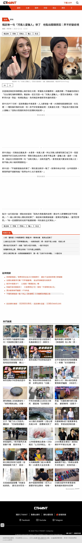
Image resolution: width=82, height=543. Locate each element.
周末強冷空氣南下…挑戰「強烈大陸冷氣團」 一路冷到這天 (26, 245)
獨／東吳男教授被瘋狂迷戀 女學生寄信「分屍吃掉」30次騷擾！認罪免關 (40, 381)
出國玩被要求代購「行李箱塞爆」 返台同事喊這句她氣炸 (28, 280)
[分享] (2, 525)
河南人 (21, 33)
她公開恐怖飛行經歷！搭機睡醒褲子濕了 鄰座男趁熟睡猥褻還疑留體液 (14, 463)
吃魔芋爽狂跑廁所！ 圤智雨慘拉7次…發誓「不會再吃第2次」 (31, 287)
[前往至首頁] (10, 2)
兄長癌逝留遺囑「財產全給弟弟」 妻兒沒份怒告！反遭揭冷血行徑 (14, 484)
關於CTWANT (22, 514)
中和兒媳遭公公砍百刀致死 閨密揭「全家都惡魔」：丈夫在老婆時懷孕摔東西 (40, 402)
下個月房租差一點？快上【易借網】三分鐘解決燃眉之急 (28, 294)
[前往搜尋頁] (77, 2)
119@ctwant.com (54, 303)
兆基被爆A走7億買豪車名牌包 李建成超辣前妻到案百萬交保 (66, 422)
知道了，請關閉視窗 (74, 533)
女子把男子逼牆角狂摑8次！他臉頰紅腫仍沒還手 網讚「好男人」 (15, 340)
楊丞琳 (6, 33)
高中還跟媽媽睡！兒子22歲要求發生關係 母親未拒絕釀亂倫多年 (40, 484)
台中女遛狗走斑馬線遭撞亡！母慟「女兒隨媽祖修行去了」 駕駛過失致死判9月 (66, 361)
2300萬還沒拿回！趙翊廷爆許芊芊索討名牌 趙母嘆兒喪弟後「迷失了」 (66, 443)
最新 (18, 8)
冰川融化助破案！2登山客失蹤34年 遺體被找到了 (40, 422)
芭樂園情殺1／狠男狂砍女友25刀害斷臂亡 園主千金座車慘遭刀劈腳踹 (34, 277)
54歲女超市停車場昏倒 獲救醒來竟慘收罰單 (66, 484)
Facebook (26, 520)
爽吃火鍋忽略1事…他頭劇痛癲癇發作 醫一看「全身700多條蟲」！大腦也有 (32, 253)
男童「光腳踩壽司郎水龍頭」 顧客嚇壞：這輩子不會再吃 (66, 402)
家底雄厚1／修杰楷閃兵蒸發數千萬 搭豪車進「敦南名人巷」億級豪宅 (15, 443)
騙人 (29, 33)
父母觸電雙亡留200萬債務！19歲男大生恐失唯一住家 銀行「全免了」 (40, 463)
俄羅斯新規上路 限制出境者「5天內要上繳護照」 (22, 249)
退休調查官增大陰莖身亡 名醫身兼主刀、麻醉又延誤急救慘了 (41, 340)
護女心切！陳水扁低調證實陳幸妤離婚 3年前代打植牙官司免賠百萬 (66, 381)
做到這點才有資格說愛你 (40, 359)
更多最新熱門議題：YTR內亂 (17, 290)
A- (10, 85)
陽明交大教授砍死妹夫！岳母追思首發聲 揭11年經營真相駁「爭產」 (14, 361)
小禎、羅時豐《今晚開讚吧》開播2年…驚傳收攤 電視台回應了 (27, 237)
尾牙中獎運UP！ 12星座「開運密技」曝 (22, 283)
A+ (5, 85)
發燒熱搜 (62, 514)
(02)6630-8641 (25, 303)
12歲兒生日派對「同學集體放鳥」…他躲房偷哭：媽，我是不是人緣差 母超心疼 (34, 241)
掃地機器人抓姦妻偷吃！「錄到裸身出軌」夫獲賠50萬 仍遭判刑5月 (14, 402)
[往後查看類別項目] (70, 8)
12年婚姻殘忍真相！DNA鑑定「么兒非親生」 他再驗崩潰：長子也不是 (40, 443)
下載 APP (68, 3)
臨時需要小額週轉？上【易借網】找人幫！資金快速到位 (66, 340)
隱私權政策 (42, 538)
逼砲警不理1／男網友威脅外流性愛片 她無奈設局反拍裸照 (66, 463)
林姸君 (9, 29)
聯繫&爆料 (35, 514)
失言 (36, 33)
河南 (14, 33)
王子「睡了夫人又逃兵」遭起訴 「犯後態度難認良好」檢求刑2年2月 (14, 422)
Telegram (59, 520)
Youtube (42, 520)
